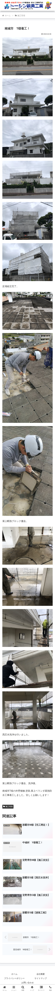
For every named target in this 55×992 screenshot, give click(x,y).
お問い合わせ (27, 982)
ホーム (14, 974)
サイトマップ (40, 978)
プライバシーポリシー (14, 978)
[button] (49, 601)
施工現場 (9, 806)
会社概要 (41, 974)
